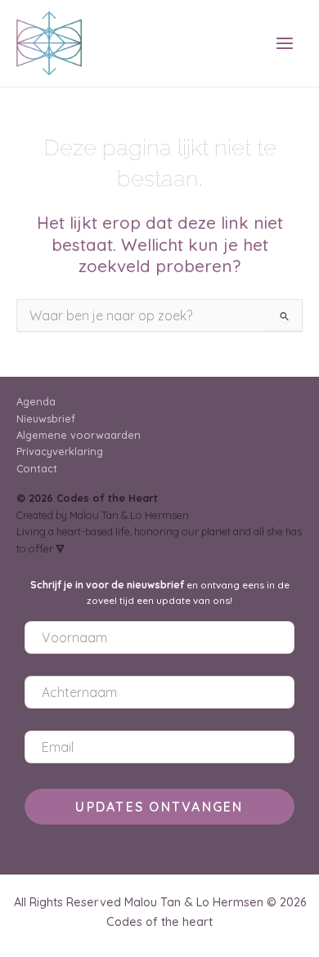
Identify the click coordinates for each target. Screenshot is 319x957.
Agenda (36, 401)
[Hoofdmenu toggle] (285, 43)
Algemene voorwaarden (78, 434)
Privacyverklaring (59, 451)
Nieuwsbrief (45, 418)
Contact (36, 468)
